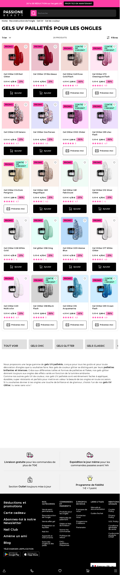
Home (5, 21)
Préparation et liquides (48, 526)
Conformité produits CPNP (113, 535)
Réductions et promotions (15, 504)
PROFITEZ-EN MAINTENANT (78, 3)
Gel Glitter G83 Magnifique (40, 191)
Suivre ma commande (65, 530)
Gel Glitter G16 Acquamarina (70, 307)
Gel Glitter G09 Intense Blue (74, 249)
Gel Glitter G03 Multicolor (11, 307)
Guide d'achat (97, 513)
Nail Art (45, 532)
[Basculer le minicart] (88, 571)
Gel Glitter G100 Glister (74, 132)
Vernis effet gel (48, 521)
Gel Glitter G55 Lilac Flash (102, 133)
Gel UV (40, 21)
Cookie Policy (111, 510)
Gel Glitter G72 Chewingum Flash (101, 75)
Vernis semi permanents (47, 510)
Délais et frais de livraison (65, 524)
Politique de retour (65, 536)
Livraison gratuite (15, 462)
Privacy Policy (111, 516)
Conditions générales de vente (113, 527)
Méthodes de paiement (65, 518)
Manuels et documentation (98, 508)
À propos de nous (81, 510)
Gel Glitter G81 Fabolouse (70, 191)
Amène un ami (15, 536)
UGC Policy (113, 521)
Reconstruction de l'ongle (22, 21)
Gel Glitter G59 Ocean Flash (103, 307)
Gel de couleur (52, 21)
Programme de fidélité (90, 485)
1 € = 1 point (90, 488)
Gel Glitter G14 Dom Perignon (13, 191)
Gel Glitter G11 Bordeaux (45, 74)
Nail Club (11, 529)
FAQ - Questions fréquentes (64, 543)
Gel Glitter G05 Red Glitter (13, 75)
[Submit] (33, 13)
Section (13, 486)
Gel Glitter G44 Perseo (44, 132)
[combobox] (73, 13)
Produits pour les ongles (66, 512)
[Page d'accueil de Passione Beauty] (13, 13)
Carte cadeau (14, 513)
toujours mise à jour (38, 486)
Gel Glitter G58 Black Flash (43, 307)
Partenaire (81, 527)
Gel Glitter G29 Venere (14, 132)
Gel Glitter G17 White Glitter (102, 249)
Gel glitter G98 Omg (43, 248)
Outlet (22, 486)
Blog (7, 543)
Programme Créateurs (81, 522)
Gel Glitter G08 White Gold (14, 249)
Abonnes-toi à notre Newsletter (20, 521)
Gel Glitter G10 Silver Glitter (102, 191)
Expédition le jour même (85, 462)
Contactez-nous (81, 516)
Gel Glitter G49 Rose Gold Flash (73, 75)
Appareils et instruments (47, 537)
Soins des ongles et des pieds (48, 543)
